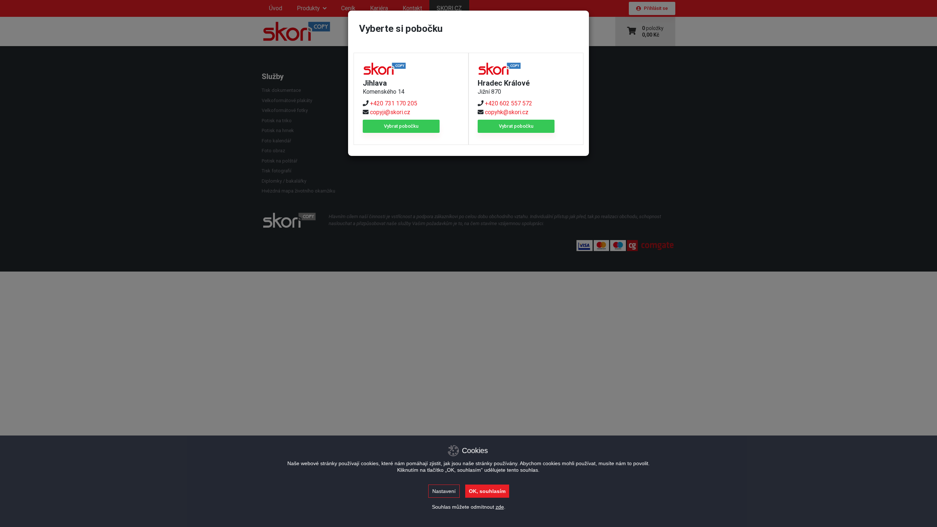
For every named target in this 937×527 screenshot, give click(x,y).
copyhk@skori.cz (507, 112)
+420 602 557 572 (508, 103)
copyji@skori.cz (390, 112)
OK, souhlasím (487, 491)
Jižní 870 (489, 91)
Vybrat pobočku (401, 126)
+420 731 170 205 (393, 103)
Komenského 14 (383, 91)
